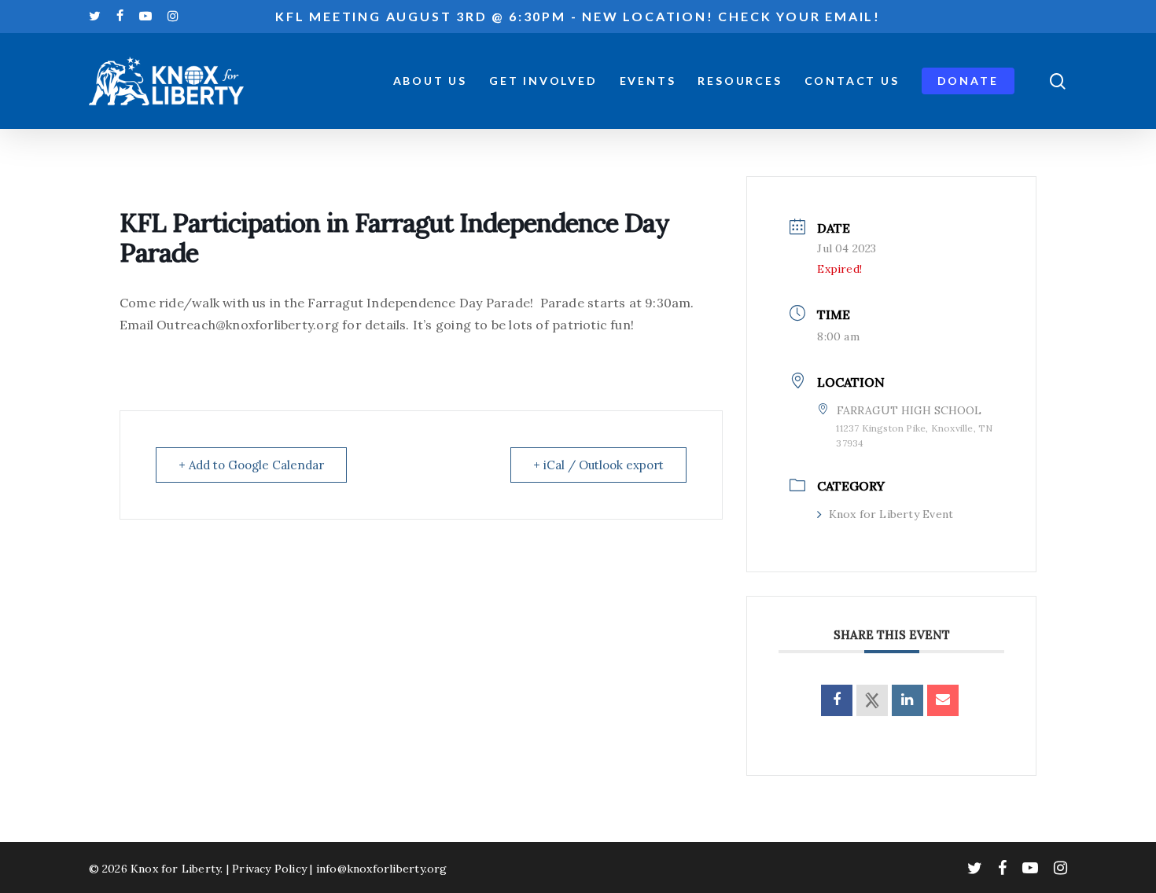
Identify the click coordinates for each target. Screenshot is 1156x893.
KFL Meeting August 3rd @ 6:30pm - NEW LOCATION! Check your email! (578, 16)
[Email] (943, 700)
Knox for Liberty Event (891, 514)
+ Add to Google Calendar (251, 465)
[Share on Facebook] (836, 700)
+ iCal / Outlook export (598, 465)
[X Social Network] (872, 700)
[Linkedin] (907, 700)
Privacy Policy (269, 869)
